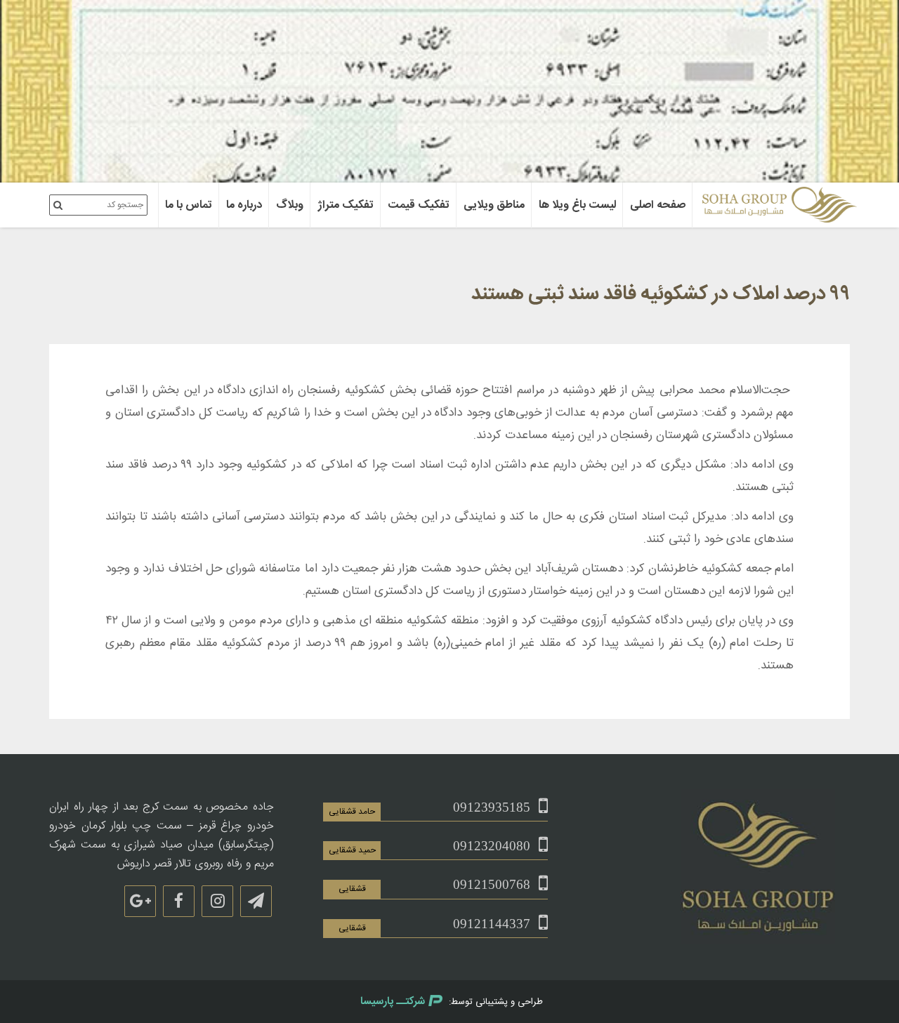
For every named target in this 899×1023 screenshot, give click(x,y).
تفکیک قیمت (419, 205)
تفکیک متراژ (345, 205)
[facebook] (179, 901)
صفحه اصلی (657, 205)
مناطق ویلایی (494, 205)
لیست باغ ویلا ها (577, 205)
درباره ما (244, 205)
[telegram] (256, 901)
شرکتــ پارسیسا (392, 1001)
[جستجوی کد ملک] (58, 205)
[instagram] (217, 901)
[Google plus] (140, 901)
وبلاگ (289, 205)
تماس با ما (188, 205)
